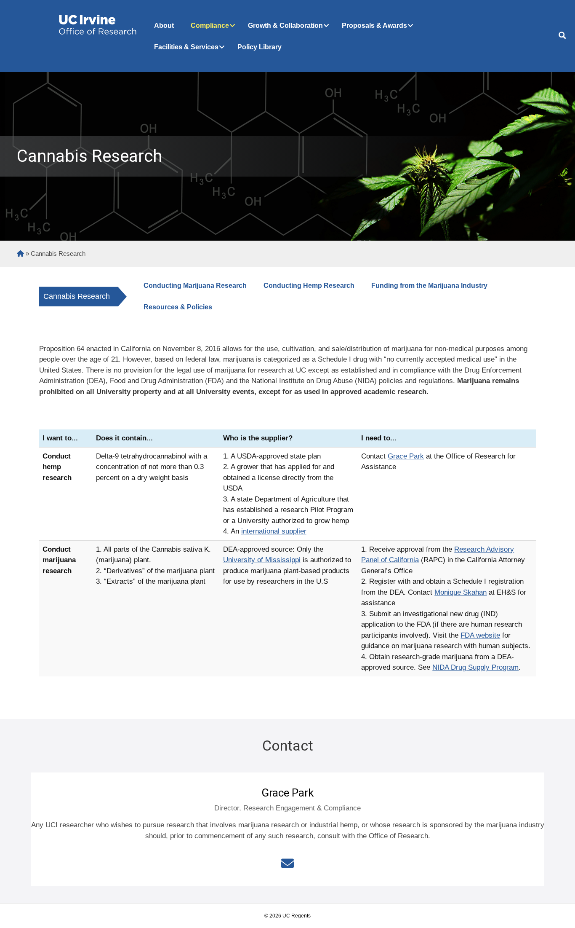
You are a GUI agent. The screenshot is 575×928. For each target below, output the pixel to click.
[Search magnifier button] (562, 35)
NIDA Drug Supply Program (475, 667)
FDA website (480, 635)
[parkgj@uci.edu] (287, 863)
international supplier (273, 531)
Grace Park (406, 456)
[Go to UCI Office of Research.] (20, 253)
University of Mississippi (262, 560)
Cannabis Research (76, 296)
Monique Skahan (460, 592)
